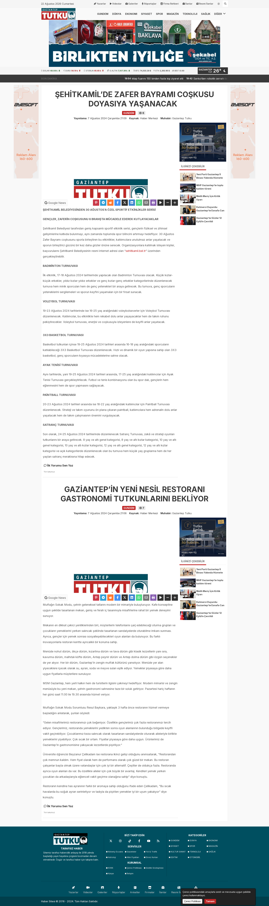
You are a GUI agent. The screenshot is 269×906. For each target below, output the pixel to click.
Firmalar (150, 892)
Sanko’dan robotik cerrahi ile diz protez (194, 78)
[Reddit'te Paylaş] (110, 202)
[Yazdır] (153, 202)
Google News (56, 202)
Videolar (117, 3)
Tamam (210, 901)
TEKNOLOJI (190, 13)
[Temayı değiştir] (219, 3)
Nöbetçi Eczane (115, 852)
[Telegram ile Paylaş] (103, 202)
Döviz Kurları (152, 857)
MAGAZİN (173, 13)
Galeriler (133, 3)
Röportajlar (150, 3)
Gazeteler (131, 852)
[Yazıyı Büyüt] (175, 202)
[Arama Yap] (225, 3)
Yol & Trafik (151, 852)
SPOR (159, 13)
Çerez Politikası (134, 868)
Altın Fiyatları (133, 857)
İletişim (130, 873)
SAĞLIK (205, 13)
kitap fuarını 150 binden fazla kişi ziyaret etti (135, 78)
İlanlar (188, 3)
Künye (111, 873)
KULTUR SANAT (178, 852)
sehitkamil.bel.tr (136, 250)
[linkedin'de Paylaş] (132, 202)
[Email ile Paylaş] (146, 202)
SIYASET (146, 13)
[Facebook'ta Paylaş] (117, 202)
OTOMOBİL (195, 857)
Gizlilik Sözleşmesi (154, 868)
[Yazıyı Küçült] (168, 202)
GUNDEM (102, 13)
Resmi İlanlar (206, 3)
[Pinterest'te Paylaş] (96, 202)
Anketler (135, 892)
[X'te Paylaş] (125, 202)
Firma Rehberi (171, 3)
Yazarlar (101, 3)
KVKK (110, 868)
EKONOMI (131, 13)
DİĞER (218, 13)
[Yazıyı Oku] (160, 202)
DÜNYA (116, 13)
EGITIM (174, 857)
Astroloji (112, 857)
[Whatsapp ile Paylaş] (139, 202)
